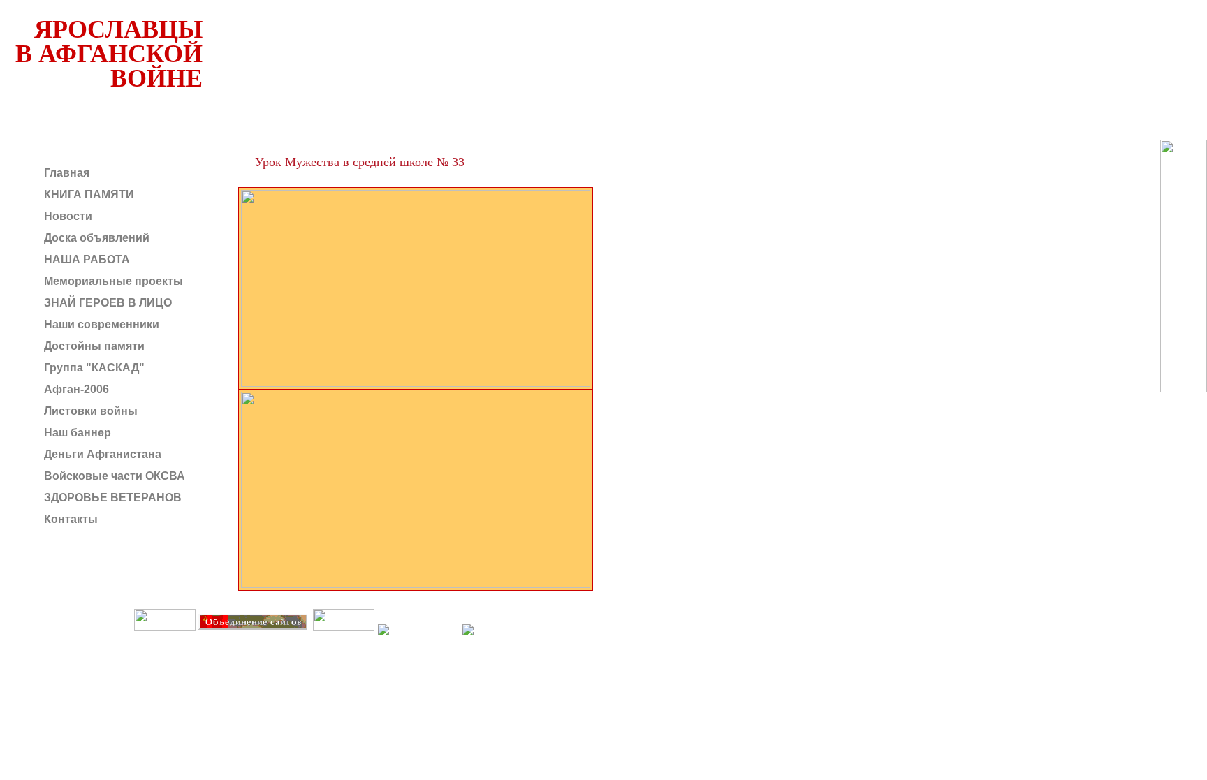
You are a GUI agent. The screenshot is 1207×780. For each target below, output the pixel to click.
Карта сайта (343, 640)
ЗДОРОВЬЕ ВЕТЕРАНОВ (111, 497)
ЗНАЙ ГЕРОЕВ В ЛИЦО (106, 303)
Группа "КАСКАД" (93, 368)
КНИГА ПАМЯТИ (87, 194)
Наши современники (100, 324)
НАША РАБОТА (85, 259)
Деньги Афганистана (101, 454)
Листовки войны (89, 411)
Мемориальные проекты (112, 281)
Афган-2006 (75, 389)
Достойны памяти (93, 346)
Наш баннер (76, 433)
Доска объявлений (95, 238)
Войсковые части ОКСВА (113, 476)
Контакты (69, 519)
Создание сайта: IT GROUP (284, 640)
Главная (65, 173)
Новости (66, 216)
